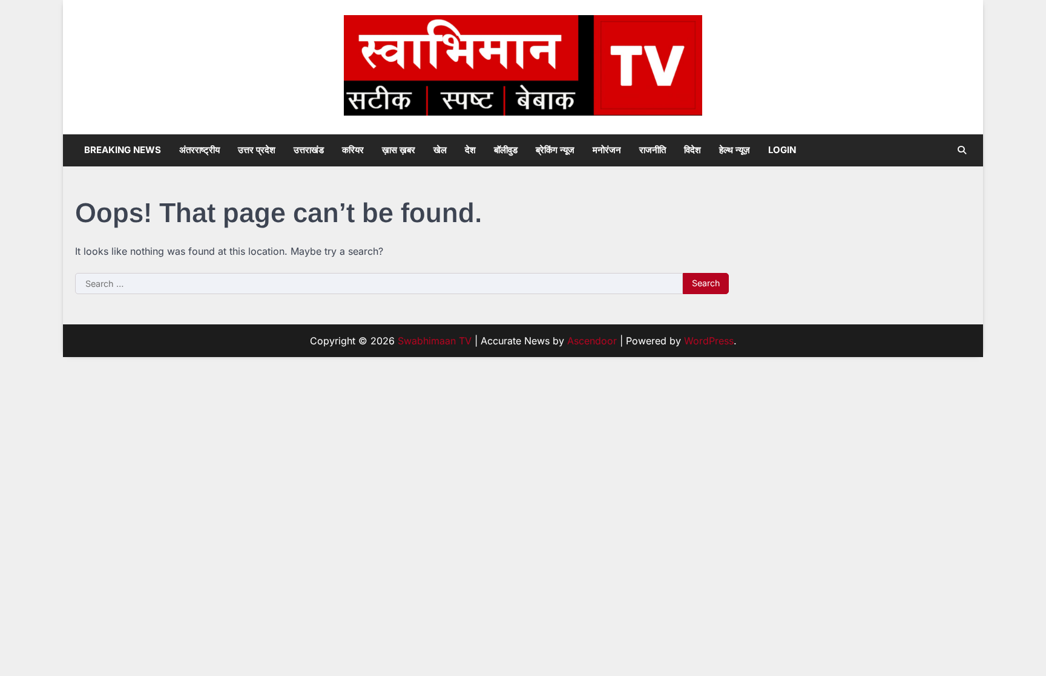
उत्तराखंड (309, 150)
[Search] (962, 150)
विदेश (692, 150)
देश (470, 150)
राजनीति (652, 150)
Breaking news (122, 150)
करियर (353, 150)
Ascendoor (592, 341)
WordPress (709, 341)
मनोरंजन (607, 150)
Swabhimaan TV (435, 341)
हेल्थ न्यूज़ (734, 150)
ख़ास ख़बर (398, 150)
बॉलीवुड (506, 150)
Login (782, 150)
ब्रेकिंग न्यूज (555, 150)
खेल (440, 150)
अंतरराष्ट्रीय (199, 150)
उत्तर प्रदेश (256, 150)
